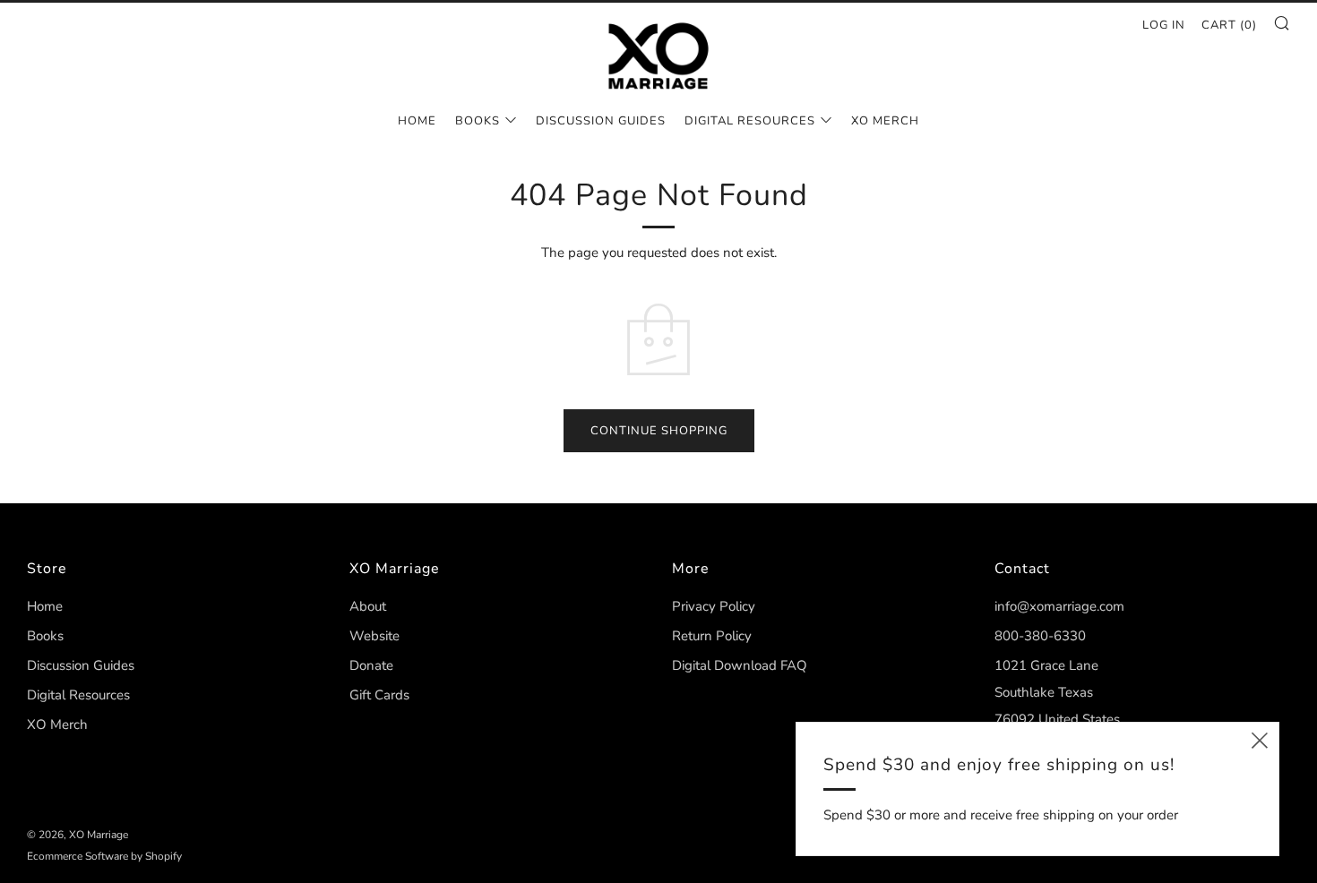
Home (417, 121)
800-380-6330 (1040, 636)
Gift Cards (379, 695)
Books (477, 121)
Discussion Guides (601, 121)
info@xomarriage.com (1059, 606)
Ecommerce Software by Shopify (104, 856)
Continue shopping (658, 431)
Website (374, 636)
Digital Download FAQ (739, 665)
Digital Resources (749, 121)
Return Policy (712, 636)
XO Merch (885, 121)
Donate (371, 665)
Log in (1163, 25)
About (367, 606)
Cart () (1229, 25)
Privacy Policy (713, 606)
